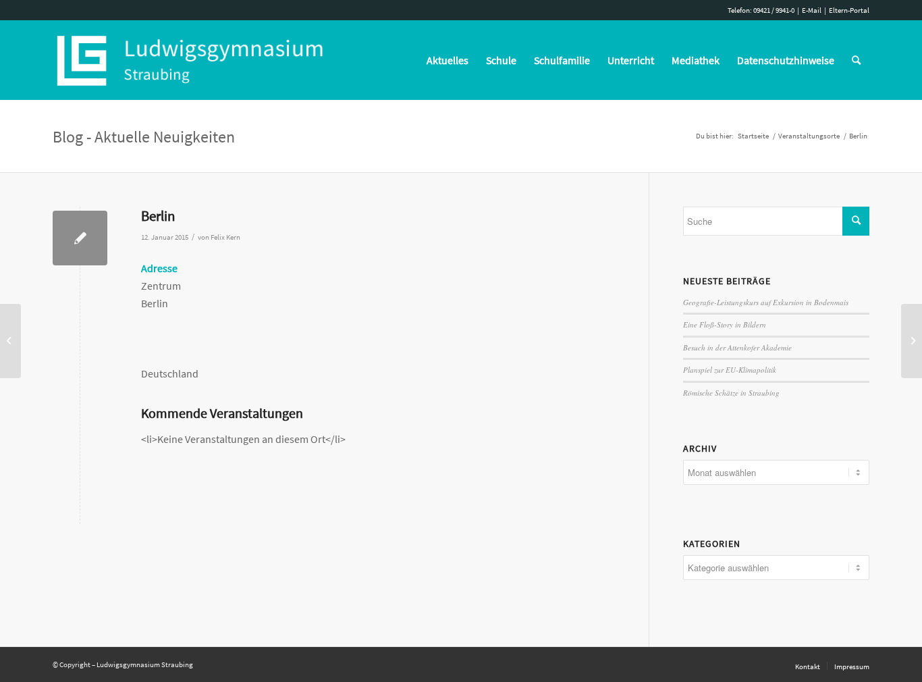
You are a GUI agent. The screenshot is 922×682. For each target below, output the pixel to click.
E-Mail (811, 10)
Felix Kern (225, 237)
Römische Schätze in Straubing (731, 393)
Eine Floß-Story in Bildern (724, 324)
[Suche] (856, 60)
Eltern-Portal (849, 10)
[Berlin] (80, 238)
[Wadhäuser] (10, 341)
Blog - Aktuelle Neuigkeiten (144, 136)
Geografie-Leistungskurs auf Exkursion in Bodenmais (765, 302)
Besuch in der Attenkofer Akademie (737, 347)
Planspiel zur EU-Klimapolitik (729, 370)
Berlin (158, 216)
